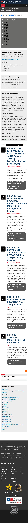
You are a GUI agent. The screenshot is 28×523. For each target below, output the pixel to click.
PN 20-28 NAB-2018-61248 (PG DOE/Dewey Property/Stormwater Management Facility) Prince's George (16, 237)
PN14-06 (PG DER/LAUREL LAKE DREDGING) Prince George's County (16, 301)
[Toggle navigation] (26, 6)
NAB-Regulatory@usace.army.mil (11, 59)
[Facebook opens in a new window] (2, 463)
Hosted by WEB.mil (13, 496)
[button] (13, 2)
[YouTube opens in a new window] (11, 463)
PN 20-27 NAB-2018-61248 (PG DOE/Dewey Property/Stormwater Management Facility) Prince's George (17, 203)
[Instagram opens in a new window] (5, 463)
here (6, 139)
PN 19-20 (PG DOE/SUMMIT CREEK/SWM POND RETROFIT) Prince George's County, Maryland (16, 254)
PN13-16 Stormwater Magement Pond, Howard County (15, 362)
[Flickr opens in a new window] (14, 463)
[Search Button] (23, 6)
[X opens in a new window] (8, 463)
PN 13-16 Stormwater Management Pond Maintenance (16, 339)
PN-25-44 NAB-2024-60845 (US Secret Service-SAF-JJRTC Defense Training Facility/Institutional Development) (17, 156)
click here (15, 87)
